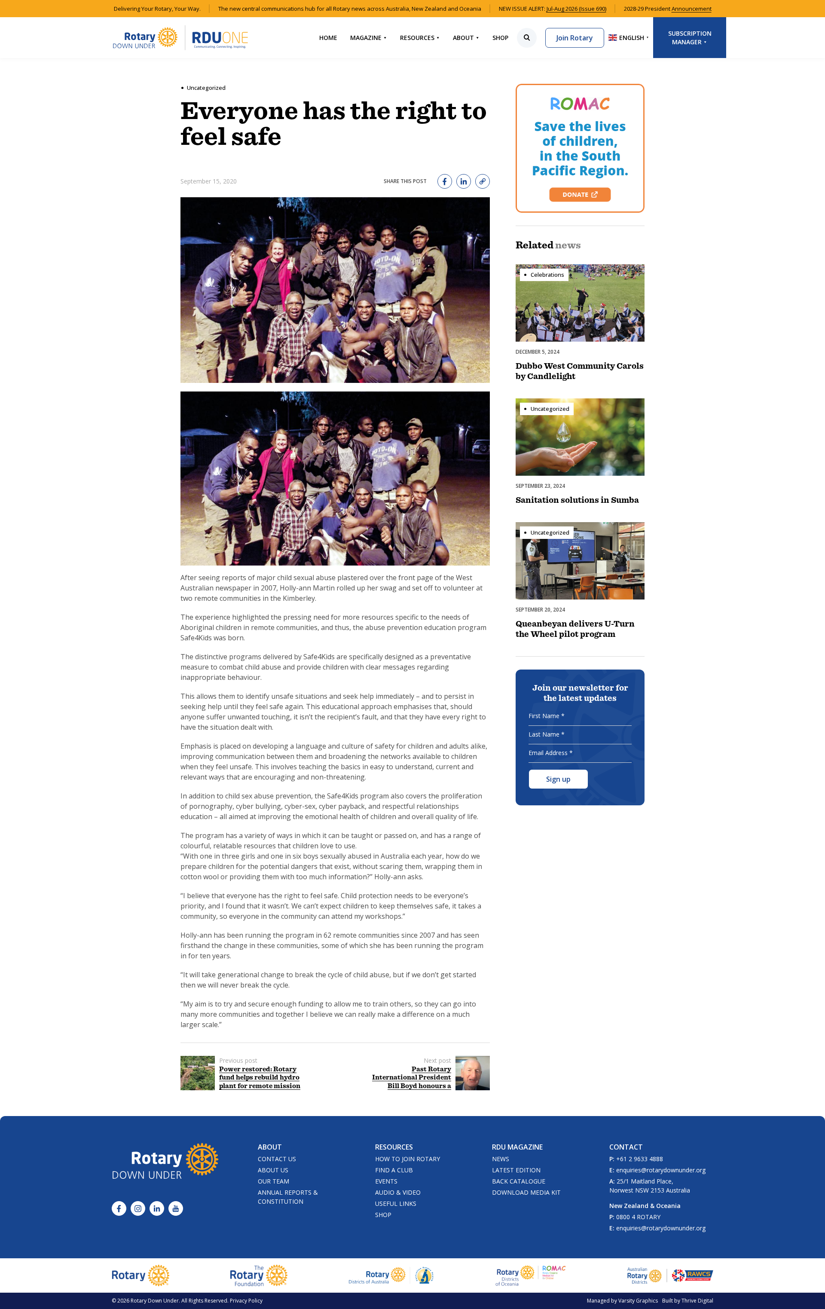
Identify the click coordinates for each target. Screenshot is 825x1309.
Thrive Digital (697, 1300)
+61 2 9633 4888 (639, 1159)
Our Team (273, 1181)
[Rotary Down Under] (180, 37)
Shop (500, 38)
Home (328, 38)
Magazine (366, 38)
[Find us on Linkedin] (157, 1208)
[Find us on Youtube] (175, 1208)
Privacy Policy (246, 1300)
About (463, 38)
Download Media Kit (526, 1192)
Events (386, 1181)
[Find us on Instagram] (138, 1208)
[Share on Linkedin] (463, 181)
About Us (273, 1170)
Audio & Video (398, 1192)
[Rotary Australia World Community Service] (670, 1275)
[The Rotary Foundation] (258, 1275)
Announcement (692, 8)
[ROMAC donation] (580, 148)
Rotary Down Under (155, 1300)
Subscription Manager (690, 37)
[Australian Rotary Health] (391, 1275)
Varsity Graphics (638, 1300)
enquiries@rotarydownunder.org (661, 1170)
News (500, 1159)
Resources (417, 38)
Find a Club (394, 1170)
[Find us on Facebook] (119, 1208)
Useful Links (395, 1203)
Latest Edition (516, 1170)
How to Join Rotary (407, 1159)
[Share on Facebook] (444, 181)
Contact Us (277, 1159)
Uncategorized (206, 88)
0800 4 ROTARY (638, 1217)
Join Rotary (574, 38)
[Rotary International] (140, 1275)
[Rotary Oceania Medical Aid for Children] (530, 1275)
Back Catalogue (518, 1181)
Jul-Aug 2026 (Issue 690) (576, 8)
